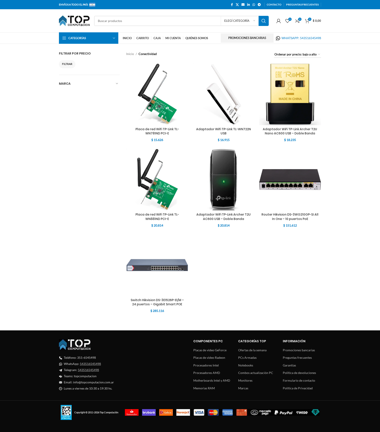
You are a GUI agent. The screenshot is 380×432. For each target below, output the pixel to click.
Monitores (245, 380)
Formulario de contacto (299, 380)
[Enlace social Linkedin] (248, 5)
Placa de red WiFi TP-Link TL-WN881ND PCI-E (157, 216)
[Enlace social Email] (243, 5)
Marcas (243, 388)
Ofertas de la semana (252, 350)
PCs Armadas (247, 357)
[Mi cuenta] (278, 20)
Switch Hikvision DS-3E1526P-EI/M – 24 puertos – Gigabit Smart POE (157, 302)
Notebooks (245, 365)
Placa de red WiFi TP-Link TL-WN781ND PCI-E (157, 131)
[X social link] (237, 5)
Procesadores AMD (206, 373)
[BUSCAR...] (264, 21)
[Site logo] (74, 20)
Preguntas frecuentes (297, 357)
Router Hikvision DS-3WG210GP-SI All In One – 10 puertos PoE (289, 216)
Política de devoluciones (299, 373)
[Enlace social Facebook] (231, 5)
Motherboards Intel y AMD (211, 380)
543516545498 (90, 364)
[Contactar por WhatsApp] (278, 38)
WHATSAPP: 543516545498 (301, 38)
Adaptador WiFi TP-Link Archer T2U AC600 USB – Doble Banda (223, 216)
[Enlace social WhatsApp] (253, 5)
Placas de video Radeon (209, 357)
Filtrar (67, 64)
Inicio (130, 54)
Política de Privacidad (298, 388)
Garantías (289, 365)
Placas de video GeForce (210, 350)
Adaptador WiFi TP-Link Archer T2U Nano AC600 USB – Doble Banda (290, 131)
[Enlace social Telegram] (259, 5)
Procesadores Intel (206, 365)
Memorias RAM (204, 388)
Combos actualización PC (255, 373)
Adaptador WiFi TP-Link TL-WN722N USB (223, 131)
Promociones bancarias (247, 38)
